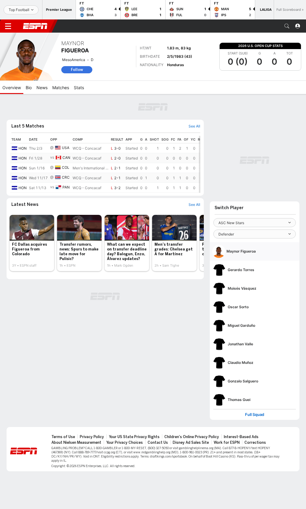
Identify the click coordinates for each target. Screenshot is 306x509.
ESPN (35, 26)
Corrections (255, 442)
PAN (66, 187)
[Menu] (8, 26)
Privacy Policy (92, 437)
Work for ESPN (227, 442)
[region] (105, 164)
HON (23, 148)
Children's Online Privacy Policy (191, 437)
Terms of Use (63, 437)
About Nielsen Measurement (76, 442)
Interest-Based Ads (241, 437)
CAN (66, 157)
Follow (77, 69)
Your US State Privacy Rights (134, 437)
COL (65, 167)
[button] (286, 26)
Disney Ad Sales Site (191, 442)
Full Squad (254, 414)
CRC (66, 177)
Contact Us (158, 442)
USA (65, 147)
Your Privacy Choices (124, 442)
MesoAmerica (73, 59)
